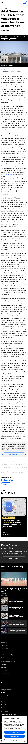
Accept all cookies (15, 736)
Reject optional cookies (14, 732)
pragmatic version (10, 174)
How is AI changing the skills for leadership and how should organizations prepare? (17, 601)
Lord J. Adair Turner (7, 70)
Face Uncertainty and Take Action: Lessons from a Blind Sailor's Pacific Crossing (16, 624)
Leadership (5, 8)
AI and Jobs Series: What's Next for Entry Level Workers (17, 631)
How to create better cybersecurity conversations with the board (16, 616)
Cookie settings (14, 740)
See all (3, 569)
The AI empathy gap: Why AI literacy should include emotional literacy (17, 609)
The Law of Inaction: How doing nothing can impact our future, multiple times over (14, 590)
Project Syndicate (9, 39)
